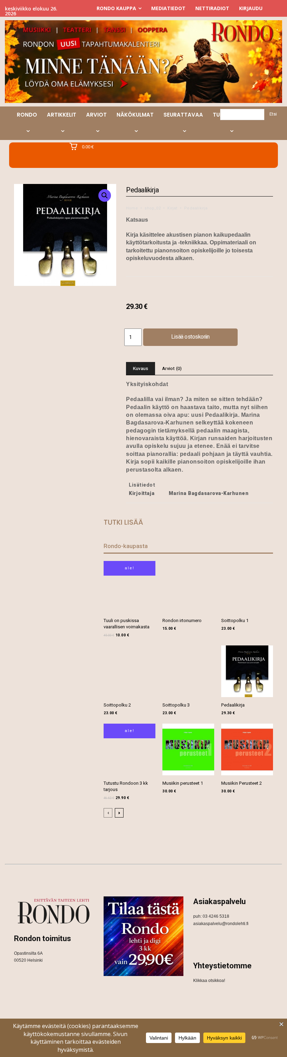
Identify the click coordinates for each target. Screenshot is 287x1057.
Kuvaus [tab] (140, 368)
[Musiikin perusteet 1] (188, 749)
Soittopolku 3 (176, 705)
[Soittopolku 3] (188, 671)
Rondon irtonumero (182, 620)
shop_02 (152, 208)
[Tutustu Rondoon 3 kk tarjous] (129, 749)
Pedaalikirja (233, 705)
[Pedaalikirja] (247, 671)
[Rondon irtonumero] (188, 587)
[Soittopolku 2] (129, 671)
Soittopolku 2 (117, 705)
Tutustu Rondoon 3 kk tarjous (126, 786)
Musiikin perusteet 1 (182, 783)
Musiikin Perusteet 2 (241, 783)
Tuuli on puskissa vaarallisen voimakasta (126, 623)
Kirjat (172, 208)
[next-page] (119, 813)
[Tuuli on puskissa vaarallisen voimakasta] (129, 587)
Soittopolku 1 (234, 620)
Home (132, 208)
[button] (104, 195)
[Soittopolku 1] (247, 587)
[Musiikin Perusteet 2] (247, 749)
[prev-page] (108, 813)
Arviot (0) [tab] (172, 368)
